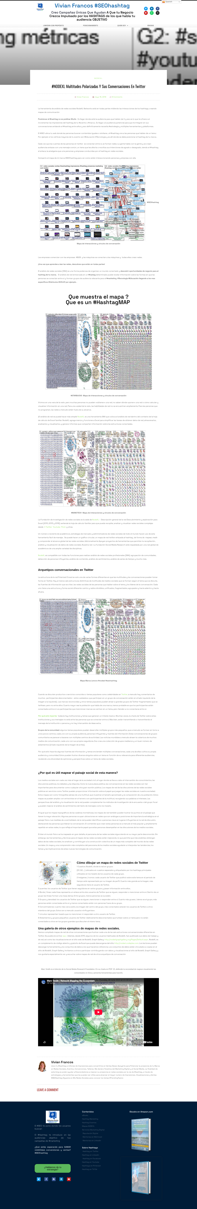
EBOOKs (150, 25)
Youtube (56, 527)
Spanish (168, 2)
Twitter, (124, 694)
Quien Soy (121, 25)
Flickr (63, 527)
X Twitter (48, 527)
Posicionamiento (90, 25)
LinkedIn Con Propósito (53, 25)
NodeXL (98, 78)
